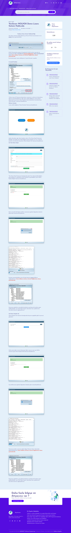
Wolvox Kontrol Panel (16, 29)
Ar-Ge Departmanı (55, 26)
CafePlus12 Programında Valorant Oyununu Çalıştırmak (37, 520)
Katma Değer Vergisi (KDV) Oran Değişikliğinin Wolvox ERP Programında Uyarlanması (44, 516)
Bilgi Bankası (18, 2)
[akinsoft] (11, 513)
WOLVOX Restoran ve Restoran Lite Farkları (36, 523)
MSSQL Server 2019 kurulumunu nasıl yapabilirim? (36, 518)
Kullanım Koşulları (58, 531)
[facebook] (51, 3)
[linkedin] (54, 3)
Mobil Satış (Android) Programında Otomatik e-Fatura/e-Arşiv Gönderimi (41, 515)
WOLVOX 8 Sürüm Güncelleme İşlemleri (34, 521)
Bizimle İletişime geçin (17, 501)
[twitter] (56, 3)
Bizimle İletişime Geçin (53, 62)
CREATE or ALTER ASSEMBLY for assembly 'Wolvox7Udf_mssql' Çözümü (41, 513)
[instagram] (59, 3)
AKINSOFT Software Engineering (27, 531)
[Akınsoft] (11, 3)
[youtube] (61, 3)
